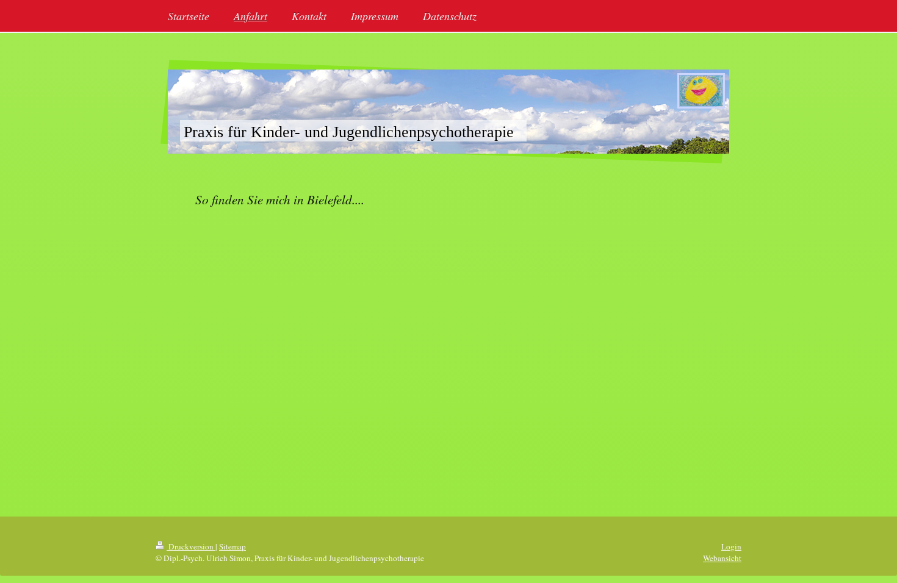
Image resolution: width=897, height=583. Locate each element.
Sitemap (232, 546)
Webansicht (722, 558)
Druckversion (191, 546)
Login (731, 546)
